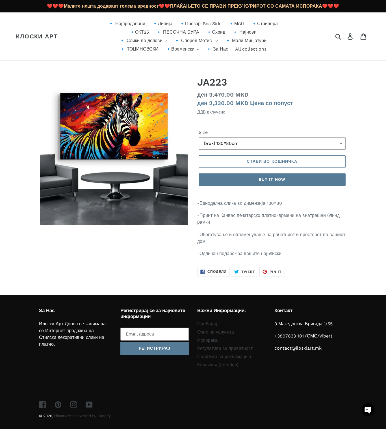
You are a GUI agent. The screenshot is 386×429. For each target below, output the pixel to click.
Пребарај (207, 323)
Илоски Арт (37, 36)
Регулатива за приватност (225, 348)
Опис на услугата (215, 332)
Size (203, 132)
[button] (368, 409)
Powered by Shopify (93, 416)
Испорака (207, 340)
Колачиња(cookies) (217, 364)
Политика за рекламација (224, 356)
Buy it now (272, 179)
